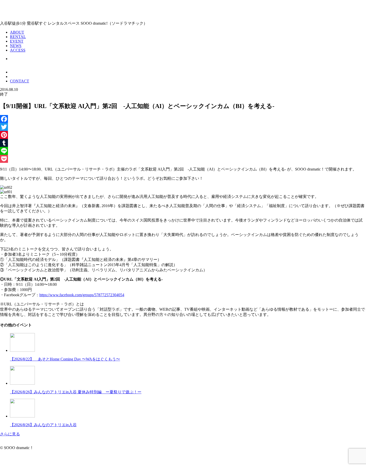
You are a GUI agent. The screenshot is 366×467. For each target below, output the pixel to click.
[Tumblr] (183, 143)
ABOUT (17, 32)
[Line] (183, 151)
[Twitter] (183, 127)
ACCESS (17, 50)
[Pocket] (183, 159)
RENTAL (18, 37)
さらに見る (10, 434)
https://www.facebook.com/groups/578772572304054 (81, 295)
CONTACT (19, 81)
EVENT (16, 41)
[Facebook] (183, 119)
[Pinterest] (183, 135)
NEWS (15, 46)
